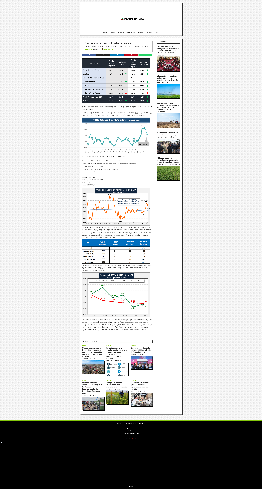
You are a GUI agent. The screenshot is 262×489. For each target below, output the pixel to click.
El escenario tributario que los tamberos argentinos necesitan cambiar (140, 386)
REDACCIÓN (108, 49)
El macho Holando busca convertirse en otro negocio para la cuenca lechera (168, 135)
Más (156, 32)
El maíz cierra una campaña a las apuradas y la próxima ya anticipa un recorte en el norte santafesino (168, 107)
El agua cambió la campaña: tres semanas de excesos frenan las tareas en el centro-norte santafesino (168, 161)
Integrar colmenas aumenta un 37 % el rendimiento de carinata (116, 385)
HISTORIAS (149, 32)
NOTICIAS (121, 32)
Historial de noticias (130, 423)
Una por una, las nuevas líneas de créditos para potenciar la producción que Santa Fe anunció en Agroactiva (92, 352)
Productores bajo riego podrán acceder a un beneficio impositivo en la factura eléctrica (167, 79)
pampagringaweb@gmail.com (131, 433)
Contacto (140, 32)
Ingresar (143, 423)
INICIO (105, 32)
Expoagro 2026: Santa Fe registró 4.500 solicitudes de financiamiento (141, 350)
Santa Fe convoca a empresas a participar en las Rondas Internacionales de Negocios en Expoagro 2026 (92, 388)
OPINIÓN (112, 32)
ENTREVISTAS (130, 32)
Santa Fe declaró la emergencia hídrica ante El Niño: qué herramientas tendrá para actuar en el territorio (168, 51)
